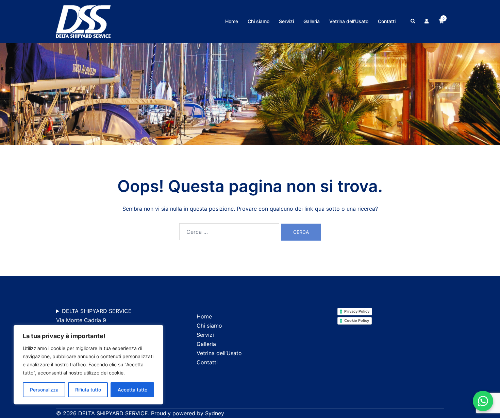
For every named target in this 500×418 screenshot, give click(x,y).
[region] (88, 364)
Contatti (387, 21)
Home (231, 21)
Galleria (311, 21)
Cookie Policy (356, 320)
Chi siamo (258, 21)
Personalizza (44, 390)
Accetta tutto (132, 390)
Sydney (214, 413)
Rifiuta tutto (88, 390)
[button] (413, 21)
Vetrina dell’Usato (348, 21)
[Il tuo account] (427, 21)
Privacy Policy (356, 311)
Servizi (286, 21)
